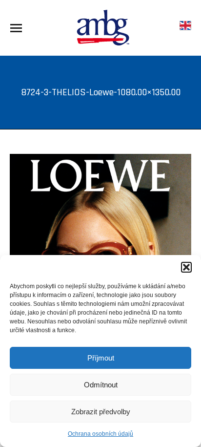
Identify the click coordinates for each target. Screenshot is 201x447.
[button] (186, 267)
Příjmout (100, 358)
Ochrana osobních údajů (100, 433)
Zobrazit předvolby (100, 411)
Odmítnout (101, 385)
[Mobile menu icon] (16, 28)
